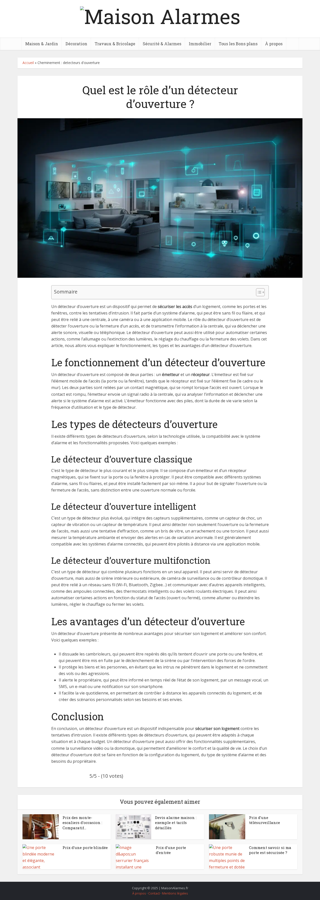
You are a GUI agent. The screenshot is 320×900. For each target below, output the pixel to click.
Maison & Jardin (41, 43)
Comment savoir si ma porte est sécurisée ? (270, 850)
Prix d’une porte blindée (85, 847)
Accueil (28, 62)
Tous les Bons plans (238, 43)
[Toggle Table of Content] (258, 292)
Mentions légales (175, 893)
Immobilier (200, 43)
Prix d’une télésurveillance (264, 820)
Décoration (76, 43)
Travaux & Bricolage (115, 43)
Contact (154, 893)
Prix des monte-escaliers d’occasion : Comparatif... (82, 822)
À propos (273, 43)
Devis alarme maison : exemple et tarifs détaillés (175, 822)
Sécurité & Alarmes (162, 43)
